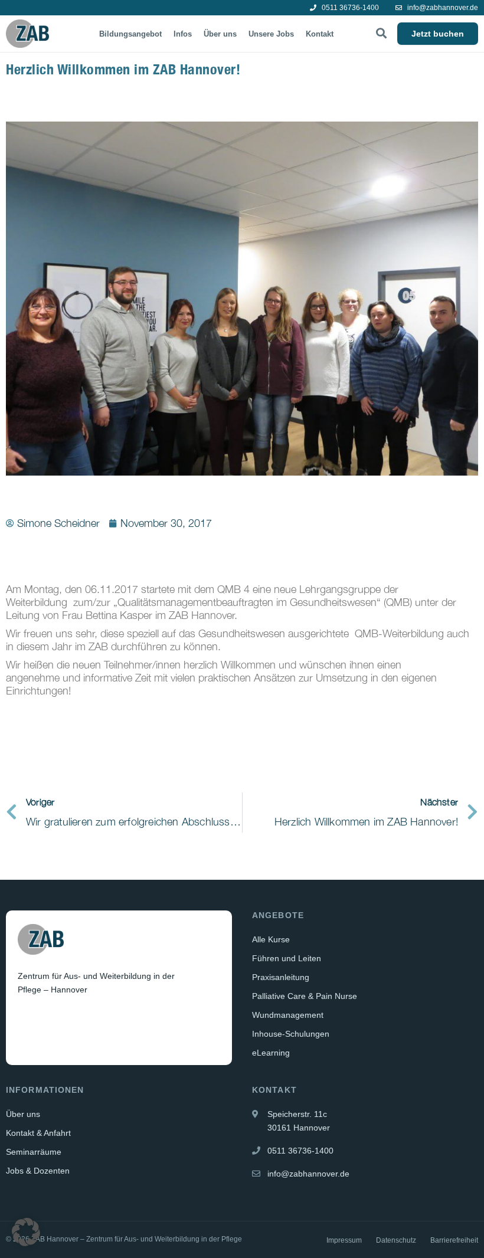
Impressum (344, 1240)
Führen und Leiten (286, 958)
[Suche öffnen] (381, 33)
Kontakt (319, 34)
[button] (26, 1232)
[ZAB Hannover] (27, 33)
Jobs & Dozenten (38, 1170)
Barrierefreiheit (454, 1240)
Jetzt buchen (437, 33)
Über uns (220, 34)
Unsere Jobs (271, 34)
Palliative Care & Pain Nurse (304, 996)
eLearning (271, 1052)
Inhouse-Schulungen (290, 1033)
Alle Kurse (271, 939)
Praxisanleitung (280, 977)
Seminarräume (33, 1152)
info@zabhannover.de (441, 8)
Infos (183, 34)
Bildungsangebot (130, 34)
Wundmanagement (287, 1015)
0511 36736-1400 (349, 8)
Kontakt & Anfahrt (38, 1133)
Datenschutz (396, 1240)
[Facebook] (28, 1018)
